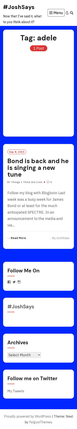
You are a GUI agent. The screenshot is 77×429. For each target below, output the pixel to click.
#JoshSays (19, 7)
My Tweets (15, 391)
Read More (18, 238)
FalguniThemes (40, 422)
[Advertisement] (38, 92)
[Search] (72, 13)
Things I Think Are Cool (26, 182)
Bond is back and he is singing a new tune (38, 167)
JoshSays (63, 238)
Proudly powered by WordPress (27, 416)
